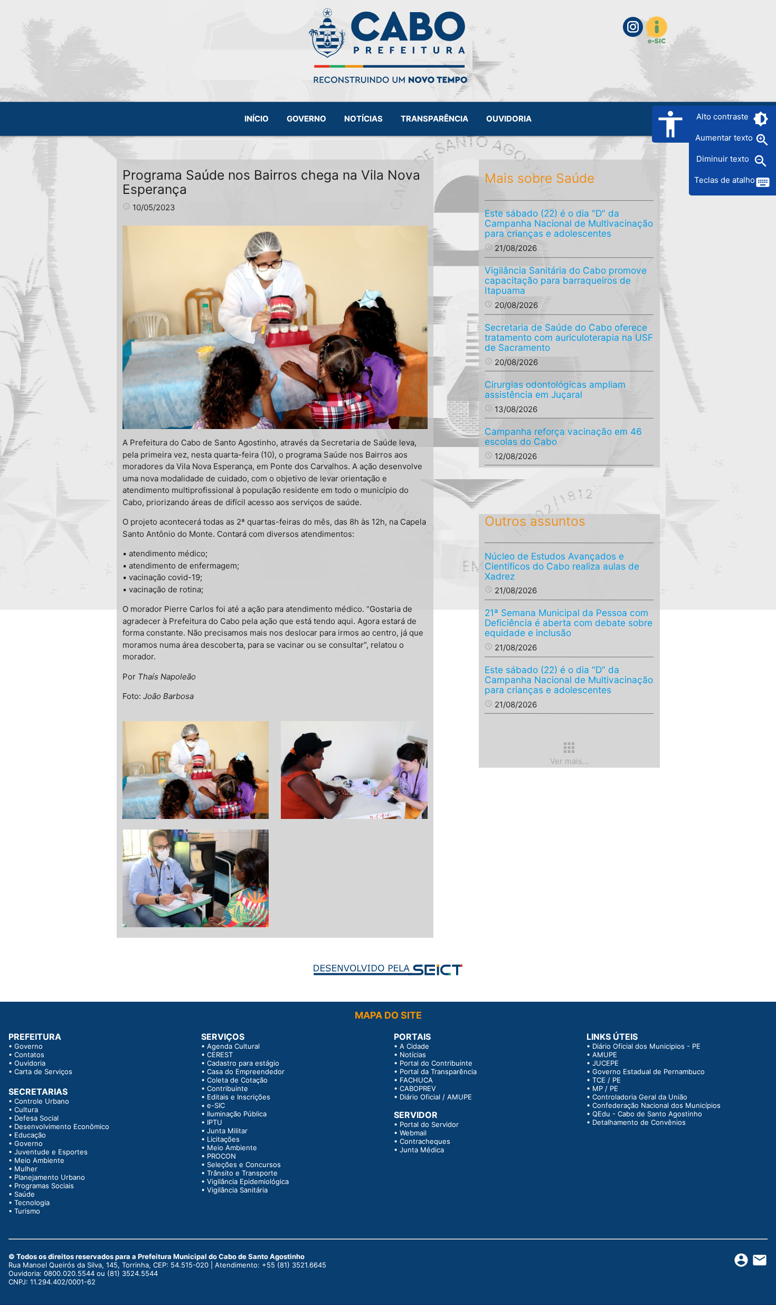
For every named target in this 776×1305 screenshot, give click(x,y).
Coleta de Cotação (237, 1080)
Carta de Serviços (43, 1071)
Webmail (413, 1133)
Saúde (24, 1194)
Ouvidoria (29, 1063)
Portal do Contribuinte (436, 1063)
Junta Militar (227, 1130)
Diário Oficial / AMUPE (436, 1097)
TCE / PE (606, 1080)
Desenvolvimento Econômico (61, 1126)
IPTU (214, 1122)
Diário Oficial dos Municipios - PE (646, 1046)
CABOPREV (418, 1088)
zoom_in (762, 140)
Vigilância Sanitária (237, 1190)
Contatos (29, 1054)
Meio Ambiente (39, 1160)
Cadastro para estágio (243, 1063)
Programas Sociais (44, 1185)
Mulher (25, 1168)
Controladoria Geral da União (639, 1097)
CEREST (220, 1054)
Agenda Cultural (233, 1046)
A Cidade (414, 1046)
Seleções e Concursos (244, 1164)
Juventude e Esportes (51, 1152)
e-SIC (216, 1105)
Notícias (413, 1054)
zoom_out (761, 161)
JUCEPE (605, 1063)
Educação (30, 1135)
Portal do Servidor (429, 1124)
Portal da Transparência (438, 1071)
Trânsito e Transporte (242, 1173)
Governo (28, 1046)
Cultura (26, 1109)
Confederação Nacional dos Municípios (656, 1105)
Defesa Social (36, 1118)
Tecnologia (32, 1202)
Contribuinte (227, 1088)
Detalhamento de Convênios (639, 1122)
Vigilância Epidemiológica (248, 1181)
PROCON (221, 1156)
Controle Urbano (41, 1101)
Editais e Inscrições (238, 1097)
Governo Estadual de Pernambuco (648, 1071)
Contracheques (425, 1141)
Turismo (27, 1211)
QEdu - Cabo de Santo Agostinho (647, 1114)
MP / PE (605, 1088)
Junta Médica (422, 1149)
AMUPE (604, 1054)
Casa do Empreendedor (246, 1071)
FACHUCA (416, 1080)
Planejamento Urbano (49, 1177)
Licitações (223, 1139)
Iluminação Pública (237, 1114)
